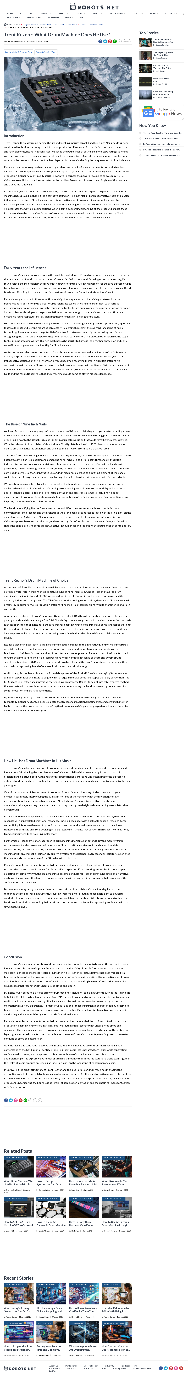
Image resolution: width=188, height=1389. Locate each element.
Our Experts (71, 1365)
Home (10, 14)
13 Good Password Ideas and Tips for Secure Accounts (161, 149)
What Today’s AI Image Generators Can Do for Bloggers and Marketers (18, 1311)
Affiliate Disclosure (142, 1368)
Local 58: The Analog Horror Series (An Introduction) (163, 93)
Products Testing (129, 1365)
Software (12, 17)
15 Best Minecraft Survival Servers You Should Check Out (161, 155)
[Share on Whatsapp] (115, 41)
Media (153, 14)
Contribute (54, 1368)
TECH (31, 14)
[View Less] (129, 41)
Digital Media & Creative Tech (18, 52)
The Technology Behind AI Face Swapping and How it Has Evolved (49, 1311)
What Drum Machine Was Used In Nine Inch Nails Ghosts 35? (18, 1184)
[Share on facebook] (100, 41)
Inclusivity (109, 1365)
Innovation (33, 17)
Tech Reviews (116, 14)
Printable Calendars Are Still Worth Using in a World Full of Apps (116, 1311)
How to (96, 14)
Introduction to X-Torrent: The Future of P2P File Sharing (162, 66)
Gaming (79, 14)
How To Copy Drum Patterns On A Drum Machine (81, 1225)
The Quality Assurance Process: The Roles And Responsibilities (160, 138)
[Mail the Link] (124, 41)
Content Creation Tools (46, 52)
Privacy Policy (119, 1368)
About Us (53, 1365)
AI (21, 14)
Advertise (71, 1368)
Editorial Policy (91, 1365)
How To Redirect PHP (161, 79)
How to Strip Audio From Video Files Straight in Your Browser (18, 1350)
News (68, 17)
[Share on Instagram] (16, 1100)
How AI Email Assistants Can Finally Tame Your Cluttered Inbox (83, 1311)
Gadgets (137, 14)
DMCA (52, 1371)
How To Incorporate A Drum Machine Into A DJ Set (83, 1184)
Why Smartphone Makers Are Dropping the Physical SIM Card (84, 1350)
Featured (53, 17)
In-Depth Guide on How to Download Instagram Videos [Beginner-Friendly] (161, 144)
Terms (103, 1368)
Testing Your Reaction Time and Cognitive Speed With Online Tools (50, 1350)
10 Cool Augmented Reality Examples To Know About (162, 40)
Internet (170, 14)
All (81, 17)
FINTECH (62, 14)
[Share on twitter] (105, 41)
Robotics (46, 14)
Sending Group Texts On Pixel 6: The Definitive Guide (163, 53)
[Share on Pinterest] (110, 41)
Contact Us (88, 1368)
